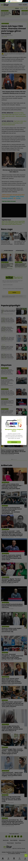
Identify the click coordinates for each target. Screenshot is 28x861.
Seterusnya (14, 442)
